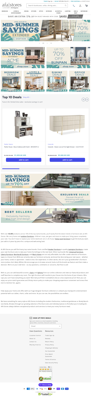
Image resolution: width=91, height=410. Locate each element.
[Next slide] (47, 43)
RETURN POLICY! (62, 1)
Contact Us (33, 341)
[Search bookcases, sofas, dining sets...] (66, 5)
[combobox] (47, 6)
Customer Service (35, 335)
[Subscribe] (59, 326)
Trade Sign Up (49, 335)
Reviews (47, 338)
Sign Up (48, 1)
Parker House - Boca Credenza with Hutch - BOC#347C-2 (21, 147)
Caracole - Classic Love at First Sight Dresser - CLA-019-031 (66, 147)
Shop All (26, 97)
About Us (32, 338)
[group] (45, 30)
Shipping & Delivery (51, 348)
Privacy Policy (49, 345)
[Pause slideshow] (52, 43)
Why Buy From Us (35, 345)
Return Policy (49, 341)
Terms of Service (50, 359)
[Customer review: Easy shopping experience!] (45, 373)
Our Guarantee (50, 351)
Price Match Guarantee (49, 355)
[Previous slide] (39, 43)
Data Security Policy (51, 363)
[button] (86, 5)
